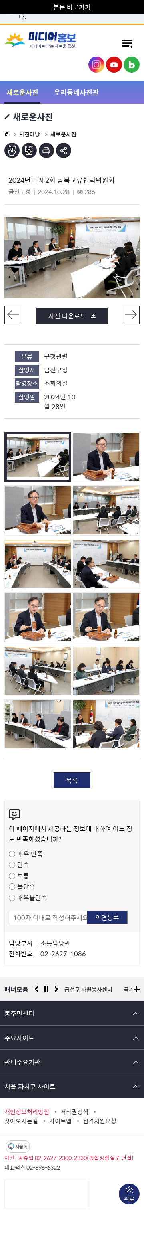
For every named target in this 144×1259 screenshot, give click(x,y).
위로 (129, 1199)
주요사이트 (19, 1037)
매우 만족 (30, 853)
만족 (23, 864)
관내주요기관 (22, 1062)
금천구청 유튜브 (114, 65)
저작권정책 (74, 1111)
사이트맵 (60, 1121)
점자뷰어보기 (12, 150)
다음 (131, 315)
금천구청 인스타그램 (96, 65)
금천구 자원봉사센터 (88, 989)
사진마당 (29, 134)
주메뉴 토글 (127, 43)
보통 (23, 875)
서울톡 (21, 1146)
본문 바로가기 (72, 7)
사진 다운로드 (67, 315)
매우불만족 (32, 897)
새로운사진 (22, 92)
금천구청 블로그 (132, 65)
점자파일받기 (29, 150)
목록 (72, 780)
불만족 (26, 886)
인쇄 (46, 150)
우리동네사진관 (76, 92)
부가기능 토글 (63, 150)
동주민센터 (19, 1013)
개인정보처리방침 (26, 1111)
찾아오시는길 (21, 1121)
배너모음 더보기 (137, 989)
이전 (13, 315)
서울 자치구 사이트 (30, 1086)
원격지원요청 (99, 1121)
